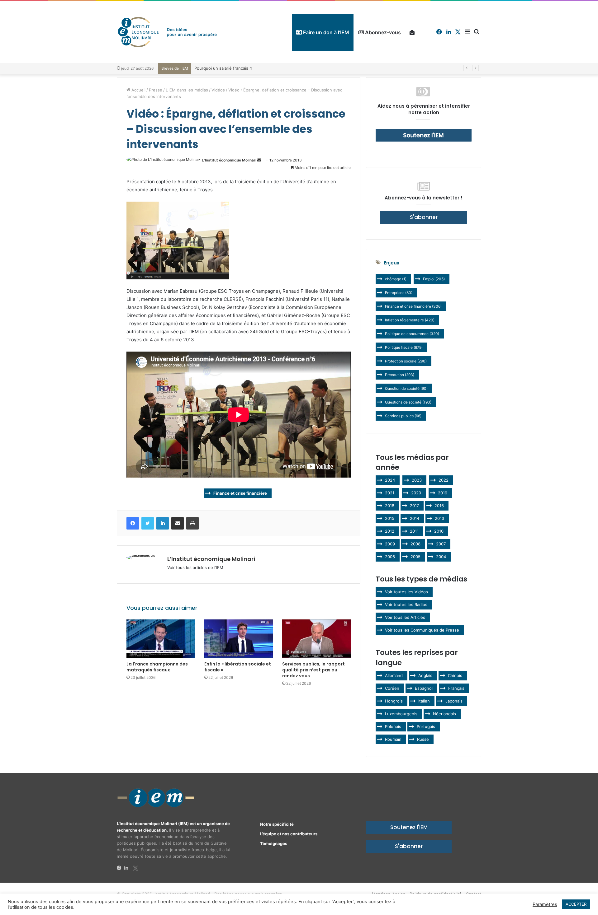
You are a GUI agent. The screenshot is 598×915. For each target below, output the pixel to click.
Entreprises (398, 292)
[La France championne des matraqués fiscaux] (160, 638)
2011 (414, 531)
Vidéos (218, 89)
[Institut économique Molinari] (167, 32)
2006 (390, 556)
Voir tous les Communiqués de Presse (422, 630)
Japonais (454, 700)
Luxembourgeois (401, 713)
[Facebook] (120, 868)
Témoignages (273, 843)
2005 (415, 556)
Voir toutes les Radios (406, 604)
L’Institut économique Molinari (229, 160)
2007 (441, 543)
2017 (414, 505)
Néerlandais (444, 713)
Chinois (455, 675)
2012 (389, 531)
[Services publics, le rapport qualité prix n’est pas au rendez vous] (316, 638)
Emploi (434, 279)
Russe (423, 739)
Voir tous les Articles (405, 617)
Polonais (393, 726)
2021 (389, 492)
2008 (415, 543)
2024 (390, 480)
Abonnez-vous (382, 32)
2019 (442, 492)
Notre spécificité (277, 824)
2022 (443, 480)
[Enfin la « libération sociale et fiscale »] (238, 638)
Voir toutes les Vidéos (406, 591)
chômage (395, 279)
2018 (389, 505)
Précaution (399, 374)
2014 (414, 518)
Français (456, 688)
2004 (441, 556)
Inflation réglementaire (409, 320)
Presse (155, 89)
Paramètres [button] (545, 904)
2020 (416, 492)
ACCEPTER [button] (576, 904)
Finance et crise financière (240, 493)
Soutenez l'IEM (409, 827)
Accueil (137, 89)
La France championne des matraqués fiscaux (157, 667)
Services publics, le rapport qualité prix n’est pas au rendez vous (313, 670)
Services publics (403, 415)
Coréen (392, 688)
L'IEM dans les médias (187, 89)
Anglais (425, 675)
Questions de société (408, 402)
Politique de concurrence (412, 333)
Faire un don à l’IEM (325, 32)
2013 (439, 518)
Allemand (394, 675)
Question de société (406, 388)
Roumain (393, 739)
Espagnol (424, 688)
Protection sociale (406, 361)
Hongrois (394, 700)
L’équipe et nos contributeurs (288, 833)
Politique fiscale (404, 347)
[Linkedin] (128, 868)
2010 (439, 531)
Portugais (426, 726)
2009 (390, 543)
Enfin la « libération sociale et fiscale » (237, 667)
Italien (424, 700)
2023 (417, 480)
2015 (389, 518)
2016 (439, 505)
